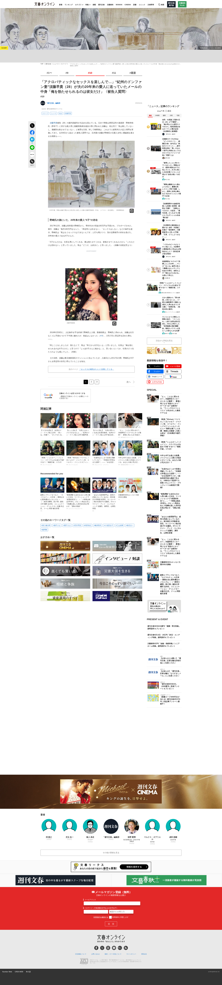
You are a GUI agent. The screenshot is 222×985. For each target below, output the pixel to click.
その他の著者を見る (111, 853)
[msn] (120, 948)
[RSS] (126, 948)
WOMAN (119, 5)
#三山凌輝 (119, 525)
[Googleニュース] (114, 948)
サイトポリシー (131, 954)
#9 (67, 72)
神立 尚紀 (167, 179)
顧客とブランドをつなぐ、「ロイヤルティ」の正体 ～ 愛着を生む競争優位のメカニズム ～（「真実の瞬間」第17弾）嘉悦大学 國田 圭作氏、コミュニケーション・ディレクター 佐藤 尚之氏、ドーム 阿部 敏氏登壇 (52, 503)
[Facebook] (96, 948)
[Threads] (108, 948)
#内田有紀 (87, 525)
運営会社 (144, 954)
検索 (162, 5)
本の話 (28, 972)
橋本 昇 (167, 333)
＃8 (101, 336)
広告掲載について (80, 954)
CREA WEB (19, 972)
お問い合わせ (95, 954)
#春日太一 (129, 525)
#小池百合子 (108, 525)
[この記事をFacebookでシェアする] (32, 132)
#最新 (133, 72)
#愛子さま (67, 525)
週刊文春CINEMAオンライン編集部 (170, 292)
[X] (102, 948)
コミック (142, 5)
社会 (60, 113)
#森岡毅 (44, 530)
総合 (169, 111)
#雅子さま (57, 525)
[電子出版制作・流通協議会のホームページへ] (84, 961)
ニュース (56, 64)
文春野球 (151, 5)
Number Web (7, 972)
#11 (114, 72)
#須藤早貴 (68, 113)
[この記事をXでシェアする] (32, 125)
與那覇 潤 (167, 278)
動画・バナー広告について (113, 954)
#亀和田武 (97, 525)
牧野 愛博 (167, 158)
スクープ (63, 64)
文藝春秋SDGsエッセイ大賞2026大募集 (128, 497)
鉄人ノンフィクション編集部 (172, 312)
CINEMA (128, 5)
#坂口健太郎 (45, 525)
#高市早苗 (77, 525)
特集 (87, 5)
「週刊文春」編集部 (53, 103)
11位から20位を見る (164, 341)
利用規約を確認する (101, 917)
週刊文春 (101, 5)
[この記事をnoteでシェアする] (32, 155)
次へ (128, 382)
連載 (94, 5)
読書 (134, 5)
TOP (41, 64)
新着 (60, 5)
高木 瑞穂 (174, 333)
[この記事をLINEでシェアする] (32, 147)
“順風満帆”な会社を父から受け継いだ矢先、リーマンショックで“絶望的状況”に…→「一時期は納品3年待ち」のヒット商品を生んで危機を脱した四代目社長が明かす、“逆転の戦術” (78, 501)
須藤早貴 (53, 123)
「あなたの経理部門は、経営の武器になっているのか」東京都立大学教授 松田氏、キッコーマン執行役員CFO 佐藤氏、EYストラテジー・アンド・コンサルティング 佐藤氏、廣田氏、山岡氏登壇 (104, 503)
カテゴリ (78, 5)
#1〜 (49, 72)
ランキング (69, 5)
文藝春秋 (110, 5)
